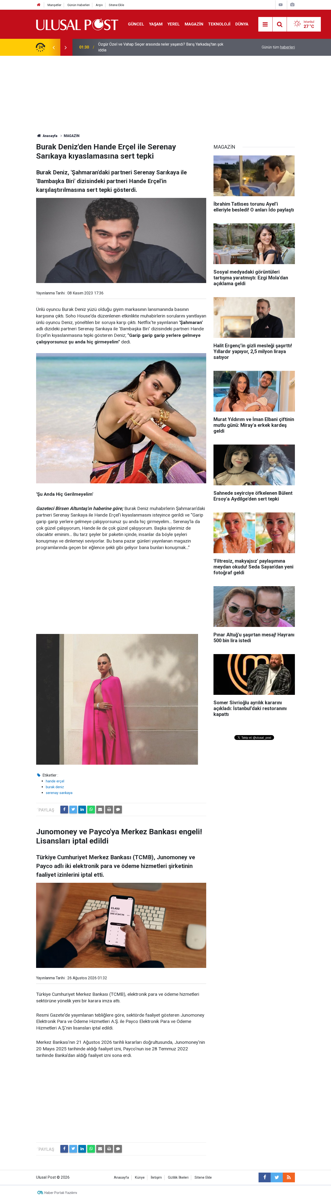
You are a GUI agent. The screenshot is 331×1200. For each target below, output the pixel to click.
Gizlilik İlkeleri (178, 1178)
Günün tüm (278, 47)
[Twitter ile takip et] (277, 1177)
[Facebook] (64, 809)
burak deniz (55, 787)
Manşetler (54, 5)
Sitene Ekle (116, 5)
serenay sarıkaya (59, 793)
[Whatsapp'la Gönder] (91, 809)
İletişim (156, 1178)
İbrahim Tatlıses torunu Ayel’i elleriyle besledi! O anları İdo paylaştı (154, 47)
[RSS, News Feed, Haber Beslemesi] (289, 1177)
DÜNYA (241, 24)
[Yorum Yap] (118, 809)
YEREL (173, 24)
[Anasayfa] (38, 5)
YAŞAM (156, 24)
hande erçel (55, 781)
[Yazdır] (109, 809)
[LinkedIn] (82, 809)
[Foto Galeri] (292, 4)
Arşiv (99, 5)
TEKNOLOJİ (219, 24)
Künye (140, 1178)
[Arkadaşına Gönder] (100, 809)
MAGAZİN (194, 24)
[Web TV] (280, 4)
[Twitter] (73, 809)
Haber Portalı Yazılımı (60, 1193)
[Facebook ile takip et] (265, 1177)
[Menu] (265, 24)
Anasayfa (121, 1178)
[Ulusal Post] (77, 24)
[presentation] (53, 47)
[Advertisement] (165, 92)
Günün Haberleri (78, 5)
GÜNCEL (136, 24)
